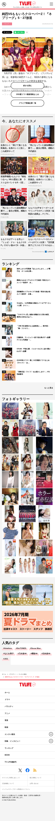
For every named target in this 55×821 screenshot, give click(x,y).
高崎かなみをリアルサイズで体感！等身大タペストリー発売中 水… (33, 281)
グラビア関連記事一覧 (27, 103)
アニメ (7, 713)
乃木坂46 (23, 653)
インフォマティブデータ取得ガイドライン (16, 789)
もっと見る (48, 388)
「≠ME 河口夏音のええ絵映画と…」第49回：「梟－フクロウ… (33, 327)
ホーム (4, 674)
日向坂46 (46, 653)
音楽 (6, 720)
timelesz (8, 648)
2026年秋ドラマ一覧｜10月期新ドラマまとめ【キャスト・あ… (33, 361)
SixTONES (21, 648)
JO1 (6, 659)
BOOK (7, 755)
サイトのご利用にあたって (11, 777)
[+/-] (51, 734)
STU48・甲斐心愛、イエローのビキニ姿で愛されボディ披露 (34, 350)
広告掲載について (8, 783)
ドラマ (7, 699)
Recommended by (38, 251)
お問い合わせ (34, 783)
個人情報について (35, 777)
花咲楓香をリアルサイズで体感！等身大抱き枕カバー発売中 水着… (33, 293)
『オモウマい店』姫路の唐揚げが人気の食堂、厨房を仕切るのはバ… (33, 316)
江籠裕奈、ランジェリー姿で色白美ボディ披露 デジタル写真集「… (34, 338)
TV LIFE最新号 (11, 762)
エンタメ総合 (23, 674)
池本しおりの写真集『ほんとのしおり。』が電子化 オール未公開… (33, 270)
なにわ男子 (9, 653)
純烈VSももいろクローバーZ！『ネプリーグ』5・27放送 (22, 677)
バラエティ (12, 674)
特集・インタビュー (12, 741)
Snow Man (36, 648)
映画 (6, 727)
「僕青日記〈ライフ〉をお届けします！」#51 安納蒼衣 (34, 373)
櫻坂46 (35, 653)
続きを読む (27, 86)
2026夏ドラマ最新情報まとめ (27, 94)
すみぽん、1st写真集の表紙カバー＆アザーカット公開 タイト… (34, 304)
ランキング (9, 748)
